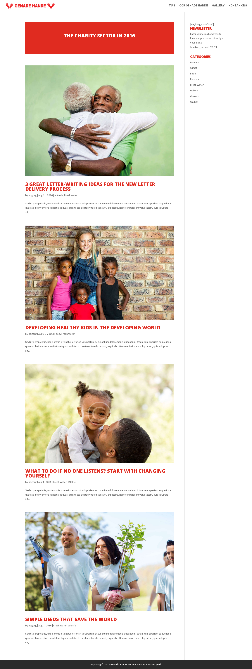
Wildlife (72, 482)
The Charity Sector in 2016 (99, 35)
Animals (58, 195)
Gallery (218, 5)
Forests (194, 79)
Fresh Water (71, 195)
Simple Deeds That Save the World (71, 619)
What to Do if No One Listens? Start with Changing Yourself (95, 473)
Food (57, 333)
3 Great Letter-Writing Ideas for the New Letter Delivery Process (90, 186)
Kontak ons (238, 5)
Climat (193, 67)
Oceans (194, 96)
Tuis (172, 5)
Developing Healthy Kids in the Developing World (92, 327)
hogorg (33, 195)
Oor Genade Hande (193, 5)
